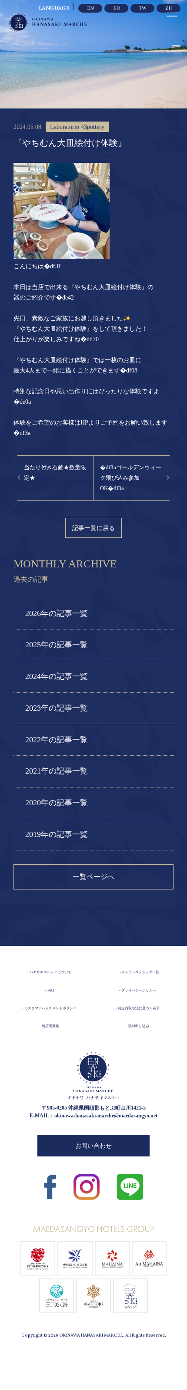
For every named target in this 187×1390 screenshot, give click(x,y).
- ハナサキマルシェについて (49, 972)
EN (90, 8)
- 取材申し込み (137, 1026)
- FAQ (49, 990)
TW (143, 8)
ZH (168, 8)
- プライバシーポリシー (137, 990)
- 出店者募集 (49, 1026)
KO (116, 8)
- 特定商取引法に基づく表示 (138, 1008)
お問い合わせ (93, 1146)
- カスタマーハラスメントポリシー (49, 1008)
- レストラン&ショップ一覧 (137, 972)
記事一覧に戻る (93, 527)
